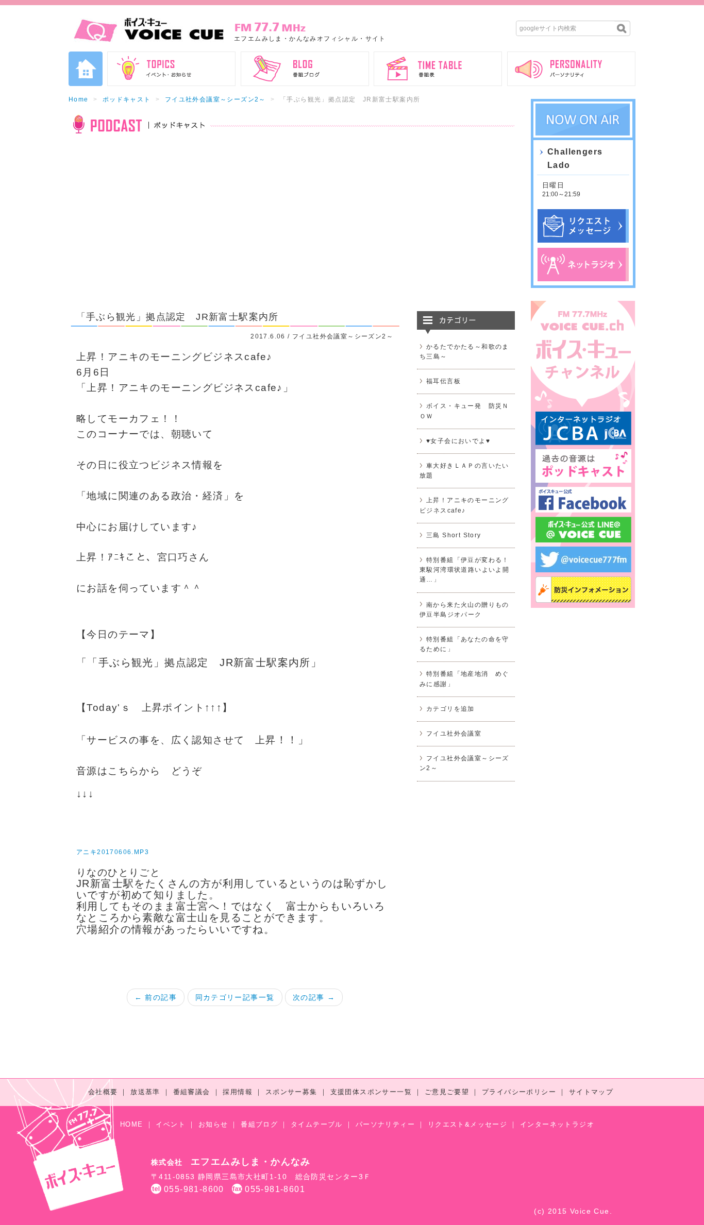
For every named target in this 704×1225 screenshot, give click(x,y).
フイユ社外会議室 (453, 733)
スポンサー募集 (291, 1092)
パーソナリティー (385, 1124)
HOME (131, 1124)
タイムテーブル (317, 1124)
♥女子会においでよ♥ (458, 441)
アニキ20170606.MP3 (112, 852)
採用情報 (238, 1092)
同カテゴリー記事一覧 (235, 997)
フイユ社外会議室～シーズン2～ (215, 99)
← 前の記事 (156, 997)
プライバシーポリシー (519, 1092)
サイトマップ (591, 1092)
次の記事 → (314, 997)
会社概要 (103, 1092)
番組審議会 (191, 1092)
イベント (171, 1124)
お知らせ (213, 1124)
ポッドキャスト (127, 99)
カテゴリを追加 (450, 708)
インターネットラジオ (557, 1124)
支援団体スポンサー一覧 (371, 1092)
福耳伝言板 (443, 381)
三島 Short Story (453, 535)
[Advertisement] (292, 229)
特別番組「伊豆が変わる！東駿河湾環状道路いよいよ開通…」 (464, 569)
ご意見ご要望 (447, 1092)
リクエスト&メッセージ (467, 1124)
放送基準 (145, 1092)
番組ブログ (259, 1124)
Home (79, 99)
